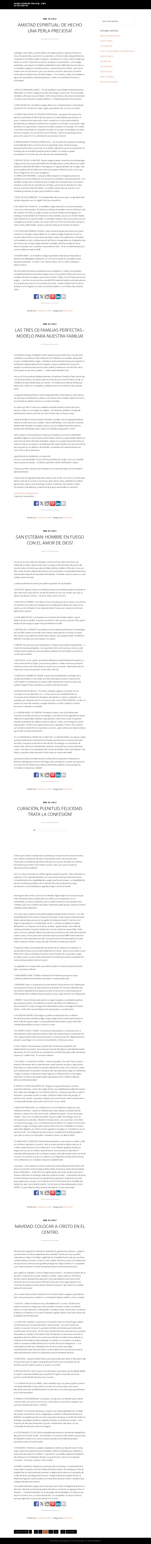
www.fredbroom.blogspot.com (26, 493)
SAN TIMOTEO (106, 71)
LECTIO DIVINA (106, 66)
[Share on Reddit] (47, 296)
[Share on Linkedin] (58, 296)
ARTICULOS (68, 311)
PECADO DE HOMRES (109, 82)
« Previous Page (21, 1532)
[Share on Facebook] (36, 296)
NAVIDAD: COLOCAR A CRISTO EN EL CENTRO (50, 1229)
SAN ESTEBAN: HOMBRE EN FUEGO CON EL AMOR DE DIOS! (50, 540)
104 (63, 1532)
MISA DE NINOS (106, 56)
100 (45, 1532)
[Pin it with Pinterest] (52, 296)
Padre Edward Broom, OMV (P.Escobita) (30, 4)
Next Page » (71, 1532)
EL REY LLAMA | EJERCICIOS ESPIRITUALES (117, 51)
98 (36, 1532)
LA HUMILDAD (106, 46)
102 (56, 1532)
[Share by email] (63, 296)
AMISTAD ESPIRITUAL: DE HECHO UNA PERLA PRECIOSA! (50, 28)
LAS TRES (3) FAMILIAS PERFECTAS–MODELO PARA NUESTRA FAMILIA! (50, 333)
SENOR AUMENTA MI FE (110, 36)
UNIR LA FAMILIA (107, 77)
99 (40, 1532)
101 (51, 1532)
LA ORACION (105, 61)
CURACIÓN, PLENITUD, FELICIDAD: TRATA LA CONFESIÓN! (50, 811)
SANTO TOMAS (106, 41)
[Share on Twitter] (41, 296)
